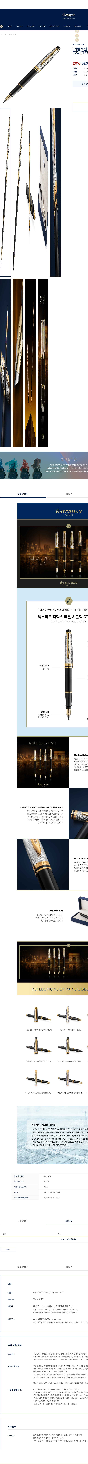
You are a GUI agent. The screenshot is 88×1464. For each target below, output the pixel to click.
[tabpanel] (31, 75)
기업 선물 (42, 26)
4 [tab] (43, 192)
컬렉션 (10, 26)
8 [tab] (30, 363)
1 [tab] (5, 192)
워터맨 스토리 (54, 26)
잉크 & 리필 (31, 26)
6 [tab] (5, 363)
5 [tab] (55, 192)
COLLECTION (4, 34)
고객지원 (67, 26)
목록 (8, 1249)
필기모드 (20, 26)
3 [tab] (30, 192)
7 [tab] (18, 363)
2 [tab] (18, 192)
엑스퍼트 (13, 34)
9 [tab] (43, 363)
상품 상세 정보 (23, 494)
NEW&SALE (78, 26)
